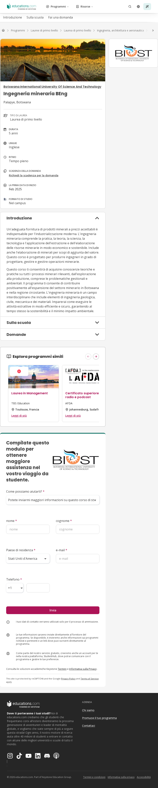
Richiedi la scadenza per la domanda (33, 175)
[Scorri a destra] (153, 30)
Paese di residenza (20, 550)
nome (11, 521)
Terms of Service (90, 678)
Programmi (58, 6)
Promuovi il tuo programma (99, 718)
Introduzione (12, 17)
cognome (64, 521)
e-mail (61, 550)
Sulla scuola (35, 17)
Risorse (85, 6)
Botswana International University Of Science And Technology (52, 86)
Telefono (14, 579)
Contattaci (88, 725)
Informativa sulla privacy (121, 777)
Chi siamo (88, 710)
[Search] (129, 6)
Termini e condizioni (94, 777)
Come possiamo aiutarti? (25, 491)
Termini (62, 669)
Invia (52, 610)
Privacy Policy (68, 678)
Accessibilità (144, 777)
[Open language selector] (138, 6)
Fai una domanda (60, 17)
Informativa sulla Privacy (83, 669)
